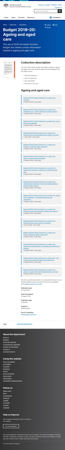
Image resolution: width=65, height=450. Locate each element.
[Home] (17, 5)
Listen (49, 25)
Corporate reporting (9, 342)
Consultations (7, 396)
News (60, 5)
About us (41, 5)
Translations (56, 17)
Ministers (54, 5)
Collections (22, 24)
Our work (21, 17)
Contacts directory (9, 352)
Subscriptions (7, 378)
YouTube (6, 405)
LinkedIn (5, 400)
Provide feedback (11, 426)
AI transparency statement (11, 344)
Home (6, 17)
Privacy (5, 371)
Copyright (6, 366)
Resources (30, 17)
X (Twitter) (6, 403)
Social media (7, 376)
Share (48, 27)
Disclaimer (6, 369)
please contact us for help (33, 284)
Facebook (6, 398)
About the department (24, 324)
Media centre (7, 391)
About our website (9, 362)
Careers (47, 5)
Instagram (6, 407)
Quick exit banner (8, 374)
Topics (13, 17)
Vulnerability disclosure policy (12, 381)
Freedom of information (10, 347)
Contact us (58, 7)
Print (56, 25)
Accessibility (7, 364)
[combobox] (46, 11)
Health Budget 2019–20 (28, 314)
